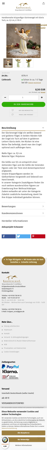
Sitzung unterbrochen (12, 326)
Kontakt (7, 334)
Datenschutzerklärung (9, 428)
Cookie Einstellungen (11, 352)
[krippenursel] (23, 7)
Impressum (8, 330)
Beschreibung (9, 128)
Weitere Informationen (23, 445)
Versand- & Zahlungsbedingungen (16, 337)
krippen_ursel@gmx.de (15, 312)
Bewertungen (9, 206)
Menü (3, 3)
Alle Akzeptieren (23, 433)
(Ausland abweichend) (34, 83)
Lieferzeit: (6, 79)
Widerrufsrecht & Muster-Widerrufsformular (20, 341)
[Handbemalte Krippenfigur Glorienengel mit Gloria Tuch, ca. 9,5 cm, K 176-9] (23, 40)
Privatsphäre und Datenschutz (15, 348)
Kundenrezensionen (12, 213)
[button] (5, 97)
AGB (5, 344)
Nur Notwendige (23, 440)
